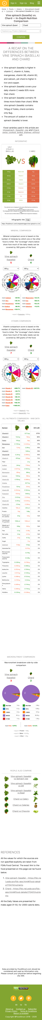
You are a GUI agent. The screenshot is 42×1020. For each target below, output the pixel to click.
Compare (9, 11)
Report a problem (21, 1013)
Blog (32, 3)
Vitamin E (5, 451)
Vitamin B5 (5, 490)
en (16, 1004)
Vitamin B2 (5, 479)
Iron (3, 447)
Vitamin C (5, 437)
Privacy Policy (11, 1011)
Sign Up (23, 3)
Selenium (5, 545)
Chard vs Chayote (21, 811)
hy (26, 1004)
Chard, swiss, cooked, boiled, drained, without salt (21, 132)
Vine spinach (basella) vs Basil (21, 791)
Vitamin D (22, 410)
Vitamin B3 (5, 504)
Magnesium (5, 472)
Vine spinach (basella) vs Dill (21, 784)
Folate (4, 440)
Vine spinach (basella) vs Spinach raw (21, 777)
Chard (37, 11)
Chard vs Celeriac (21, 805)
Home (4, 9)
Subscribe (32, 1009)
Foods (11, 9)
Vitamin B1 (5, 501)
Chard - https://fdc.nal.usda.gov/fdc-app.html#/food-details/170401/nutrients (23, 892)
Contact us (20, 1009)
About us (9, 1009)
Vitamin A (5, 458)
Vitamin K (5, 433)
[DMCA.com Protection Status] (21, 989)
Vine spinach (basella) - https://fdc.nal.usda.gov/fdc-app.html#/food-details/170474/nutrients (23, 881)
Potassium (21, 314)
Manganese (6, 444)
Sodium (4, 465)
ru (21, 1004)
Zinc (3, 497)
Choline (4, 483)
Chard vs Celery (21, 799)
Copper (4, 469)
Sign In (14, 3)
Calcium (4, 476)
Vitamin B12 (22, 413)
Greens (19, 9)
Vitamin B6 (5, 454)
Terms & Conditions (28, 1011)
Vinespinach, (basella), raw (15, 130)
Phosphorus (6, 486)
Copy (28, 220)
